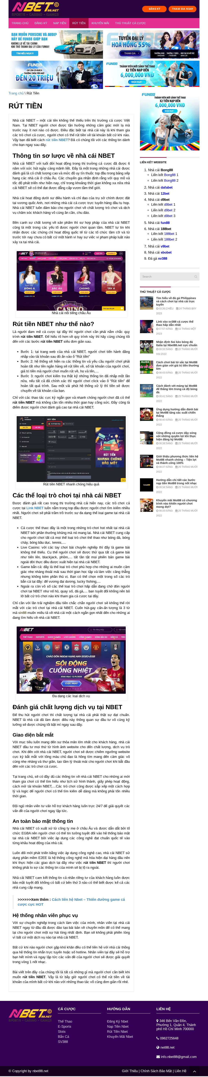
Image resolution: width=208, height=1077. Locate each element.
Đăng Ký (41, 23)
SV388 (63, 1042)
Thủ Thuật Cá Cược (130, 23)
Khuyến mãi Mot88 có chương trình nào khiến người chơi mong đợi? (176, 503)
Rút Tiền (79, 23)
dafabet (167, 187)
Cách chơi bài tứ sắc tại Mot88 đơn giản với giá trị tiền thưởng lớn (177, 365)
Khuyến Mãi (100, 23)
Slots (62, 1032)
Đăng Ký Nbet (117, 1021)
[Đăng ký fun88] (169, 120)
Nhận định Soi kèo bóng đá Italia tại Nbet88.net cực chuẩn (176, 343)
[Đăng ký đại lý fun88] (56, 44)
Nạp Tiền (59, 23)
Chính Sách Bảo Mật (156, 1071)
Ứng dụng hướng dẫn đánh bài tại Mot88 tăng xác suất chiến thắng (177, 412)
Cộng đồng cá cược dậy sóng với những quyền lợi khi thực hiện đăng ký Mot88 (176, 436)
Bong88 (170, 175)
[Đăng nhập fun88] (152, 75)
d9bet (168, 204)
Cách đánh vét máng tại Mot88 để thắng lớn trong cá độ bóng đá (176, 389)
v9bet (165, 246)
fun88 (165, 223)
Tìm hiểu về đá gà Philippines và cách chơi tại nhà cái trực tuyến (176, 301)
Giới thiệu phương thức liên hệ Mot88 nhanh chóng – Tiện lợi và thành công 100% (177, 460)
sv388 (162, 258)
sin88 (22, 613)
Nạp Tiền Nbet (118, 1026)
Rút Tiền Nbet (117, 1032)
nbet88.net (40, 1071)
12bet (165, 194)
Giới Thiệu (130, 1071)
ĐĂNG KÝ (154, 8)
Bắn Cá (63, 1037)
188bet (169, 234)
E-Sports (64, 1026)
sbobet (166, 252)
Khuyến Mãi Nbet (120, 1037)
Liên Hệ (180, 1071)
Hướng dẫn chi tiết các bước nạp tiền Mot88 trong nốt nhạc (176, 481)
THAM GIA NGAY (182, 8)
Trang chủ (20, 23)
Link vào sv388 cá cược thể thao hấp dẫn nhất (175, 323)
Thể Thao (65, 1021)
